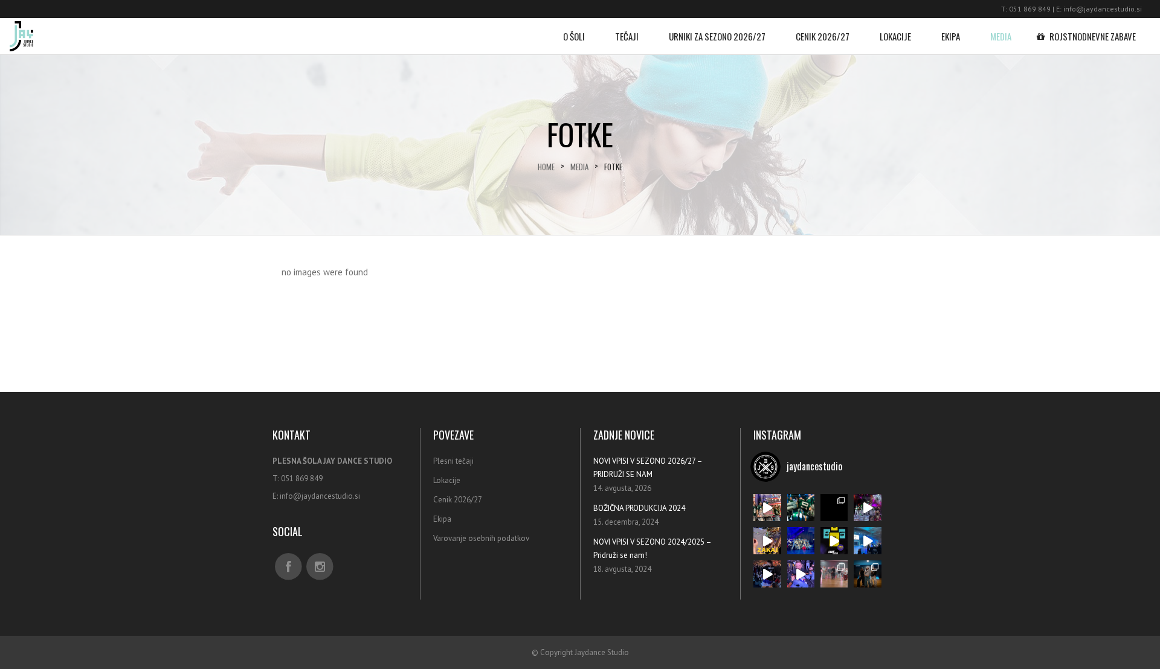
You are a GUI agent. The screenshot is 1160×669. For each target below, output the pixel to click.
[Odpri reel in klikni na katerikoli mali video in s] (767, 540)
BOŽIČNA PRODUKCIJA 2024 (639, 508)
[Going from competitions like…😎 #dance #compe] (767, 507)
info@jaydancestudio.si (1102, 8)
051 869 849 (1030, 8)
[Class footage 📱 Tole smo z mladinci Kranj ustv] (834, 573)
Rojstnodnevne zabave (1092, 36)
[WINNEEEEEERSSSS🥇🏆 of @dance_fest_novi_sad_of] (867, 507)
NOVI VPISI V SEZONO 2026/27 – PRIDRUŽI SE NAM (647, 467)
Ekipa (950, 36)
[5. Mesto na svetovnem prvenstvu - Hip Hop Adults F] (800, 540)
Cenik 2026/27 (822, 36)
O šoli (574, 36)
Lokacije (895, 36)
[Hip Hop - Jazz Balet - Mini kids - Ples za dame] (834, 540)
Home (546, 167)
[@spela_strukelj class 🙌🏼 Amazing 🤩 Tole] (867, 573)
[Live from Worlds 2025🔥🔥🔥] (867, 540)
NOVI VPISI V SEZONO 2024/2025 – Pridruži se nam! (652, 548)
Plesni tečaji (453, 461)
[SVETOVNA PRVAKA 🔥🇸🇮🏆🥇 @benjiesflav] (767, 573)
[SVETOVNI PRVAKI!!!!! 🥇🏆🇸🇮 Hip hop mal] (800, 573)
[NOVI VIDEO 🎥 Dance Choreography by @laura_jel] (834, 507)
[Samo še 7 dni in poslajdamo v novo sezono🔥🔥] (800, 507)
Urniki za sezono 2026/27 (717, 36)
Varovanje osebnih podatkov (481, 538)
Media (1000, 36)
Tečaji (627, 36)
